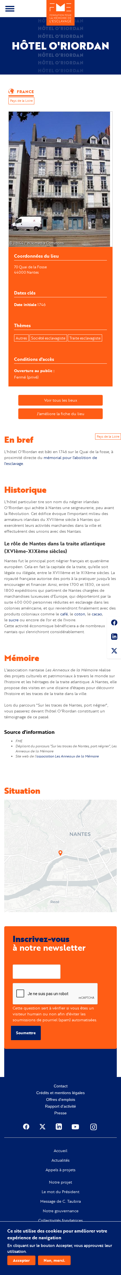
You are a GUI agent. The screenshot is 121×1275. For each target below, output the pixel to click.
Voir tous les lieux (60, 400)
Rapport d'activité (60, 1106)
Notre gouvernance (61, 1211)
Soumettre (26, 1033)
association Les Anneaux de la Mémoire (67, 756)
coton (79, 614)
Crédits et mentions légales (60, 1093)
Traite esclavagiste (85, 338)
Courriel (20, 960)
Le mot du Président (60, 1192)
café (64, 614)
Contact (61, 1086)
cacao (97, 614)
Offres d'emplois (60, 1099)
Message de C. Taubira (60, 1201)
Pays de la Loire (21, 100)
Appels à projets (60, 1170)
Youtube (76, 1126)
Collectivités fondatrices (60, 1220)
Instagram (94, 1126)
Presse (60, 1113)
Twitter (114, 652)
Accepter (21, 1260)
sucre (14, 619)
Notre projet (60, 1182)
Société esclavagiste (48, 338)
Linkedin (114, 638)
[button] (60, 853)
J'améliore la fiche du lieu (60, 413)
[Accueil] (60, 13)
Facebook (114, 624)
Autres (21, 338)
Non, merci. (54, 1260)
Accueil (60, 1151)
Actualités (60, 1160)
